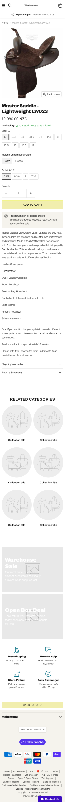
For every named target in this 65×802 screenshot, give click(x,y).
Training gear (48, 778)
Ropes (11, 778)
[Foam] (7, 164)
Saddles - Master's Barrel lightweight (33, 789)
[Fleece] (19, 164)
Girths (55, 771)
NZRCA (46, 775)
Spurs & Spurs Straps (28, 778)
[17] (33, 149)
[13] (23, 141)
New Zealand (30, 729)
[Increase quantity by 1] (30, 193)
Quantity (6, 186)
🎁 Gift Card (42, 771)
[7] (26, 180)
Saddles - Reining (31, 782)
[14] (41, 141)
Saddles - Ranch (51, 782)
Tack (30, 771)
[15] (58, 141)
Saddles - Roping (11, 782)
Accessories (19, 771)
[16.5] (25, 149)
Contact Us (51, 799)
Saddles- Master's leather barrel (45, 785)
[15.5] (7, 149)
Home (5, 22)
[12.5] (14, 141)
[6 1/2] (7, 180)
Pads (55, 775)
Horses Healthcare (12, 775)
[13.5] (32, 141)
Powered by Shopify (32, 796)
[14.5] (49, 141)
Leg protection (31, 775)
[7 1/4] (34, 180)
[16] (16, 149)
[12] (5, 141)
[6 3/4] (17, 180)
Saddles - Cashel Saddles (14, 785)
